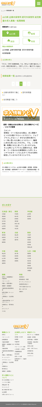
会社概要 (4, 392)
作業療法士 (5, 366)
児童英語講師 (5, 342)
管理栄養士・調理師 (32, 339)
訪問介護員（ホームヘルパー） (8, 293)
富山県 (16, 235)
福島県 (3, 228)
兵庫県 (29, 237)
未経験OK (21, 277)
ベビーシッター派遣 (20, 346)
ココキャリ (30, 355)
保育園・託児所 (19, 337)
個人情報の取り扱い (7, 389)
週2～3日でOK (23, 289)
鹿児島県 (29, 268)
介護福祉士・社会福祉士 (8, 297)
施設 (10, 41)
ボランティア (5, 308)
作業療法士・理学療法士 (8, 305)
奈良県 (29, 244)
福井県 (16, 239)
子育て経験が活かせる (25, 286)
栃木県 (16, 216)
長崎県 (29, 265)
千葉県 (16, 226)
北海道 (3, 214)
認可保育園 (26, 92)
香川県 (16, 253)
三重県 (3, 239)
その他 (3, 311)
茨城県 (16, 214)
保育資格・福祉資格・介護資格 (33, 342)
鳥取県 (3, 261)
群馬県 (16, 218)
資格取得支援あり (24, 284)
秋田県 (3, 218)
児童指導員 (5, 348)
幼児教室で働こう (10, 100)
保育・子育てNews (32, 348)
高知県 (16, 256)
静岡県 (3, 242)
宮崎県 (29, 263)
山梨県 (29, 214)
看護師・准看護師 (6, 286)
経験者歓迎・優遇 (24, 279)
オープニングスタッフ (25, 282)
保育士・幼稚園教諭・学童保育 (8, 277)
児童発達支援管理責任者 (8, 289)
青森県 (3, 216)
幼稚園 (16, 339)
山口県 (3, 258)
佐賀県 (29, 256)
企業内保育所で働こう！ (10, 93)
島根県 (3, 263)
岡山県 (3, 253)
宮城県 (3, 223)
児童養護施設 (18, 351)
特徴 (31, 41)
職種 (31, 33)
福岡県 (29, 253)
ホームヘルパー (6, 357)
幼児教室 (17, 344)
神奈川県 (17, 223)
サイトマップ (5, 387)
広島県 (3, 256)
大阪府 (29, 235)
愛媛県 (16, 261)
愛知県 (3, 235)
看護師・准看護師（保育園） (8, 345)
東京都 (16, 221)
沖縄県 (29, 270)
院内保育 (17, 354)
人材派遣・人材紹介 (20, 349)
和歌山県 (29, 247)
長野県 (29, 218)
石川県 (16, 237)
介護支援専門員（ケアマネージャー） (8, 301)
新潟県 (29, 216)
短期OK (21, 291)
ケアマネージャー (6, 360)
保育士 (3, 334)
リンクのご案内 (6, 382)
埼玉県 (16, 228)
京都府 (29, 239)
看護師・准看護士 (6, 371)
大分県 (29, 258)
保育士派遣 (30, 346)
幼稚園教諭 (5, 339)
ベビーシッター (6, 281)
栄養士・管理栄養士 (7, 283)
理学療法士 (5, 369)
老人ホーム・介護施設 (33, 334)
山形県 (3, 226)
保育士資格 (30, 353)
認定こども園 (18, 356)
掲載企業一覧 (5, 385)
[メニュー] (38, 3)
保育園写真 (30, 351)
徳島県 (16, 258)
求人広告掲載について (8, 380)
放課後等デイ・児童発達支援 (20, 359)
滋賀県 (29, 242)
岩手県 (3, 221)
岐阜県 (3, 237)
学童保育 (17, 342)
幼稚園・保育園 (31, 337)
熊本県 (29, 261)
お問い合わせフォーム (8, 394)
